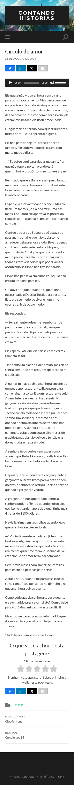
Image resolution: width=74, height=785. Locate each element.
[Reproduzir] (10, 83)
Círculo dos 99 (14, 735)
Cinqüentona (15, 719)
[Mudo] (52, 83)
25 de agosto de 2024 (20, 58)
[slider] (61, 82)
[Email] (42, 68)
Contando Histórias (37, 15)
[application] (37, 83)
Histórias (18, 704)
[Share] (10, 68)
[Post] (32, 68)
